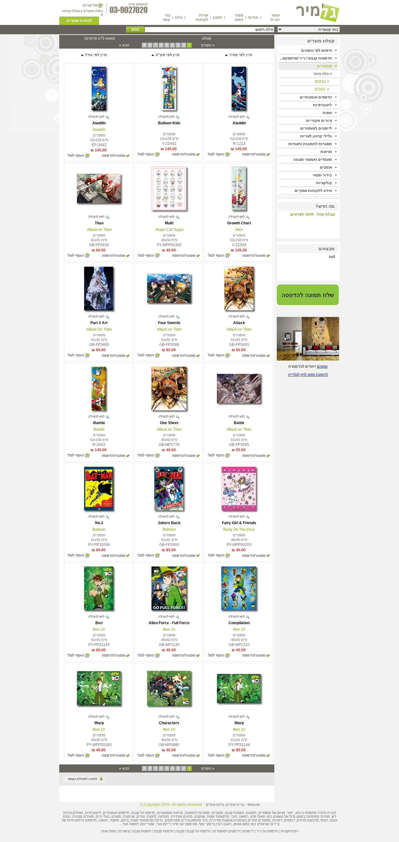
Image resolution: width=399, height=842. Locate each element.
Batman (169, 529)
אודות (253, 17)
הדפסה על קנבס (143, 813)
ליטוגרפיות (322, 105)
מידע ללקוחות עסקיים (313, 191)
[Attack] (238, 309)
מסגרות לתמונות (197, 813)
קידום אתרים (215, 804)
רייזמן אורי (163, 824)
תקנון (217, 17)
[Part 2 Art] (98, 309)
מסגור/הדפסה (254, 154)
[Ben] (98, 609)
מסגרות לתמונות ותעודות (310, 144)
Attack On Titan (99, 329)
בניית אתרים (235, 804)
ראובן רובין (224, 824)
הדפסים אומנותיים (316, 97)
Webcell (253, 804)
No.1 (99, 523)
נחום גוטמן (241, 824)
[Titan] (99, 202)
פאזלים (78, 813)
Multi (169, 223)
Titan (99, 223)
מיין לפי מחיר (240, 55)
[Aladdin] (238, 109)
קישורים (124, 831)
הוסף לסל (216, 154)
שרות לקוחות (202, 17)
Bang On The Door (239, 529)
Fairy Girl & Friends (239, 523)
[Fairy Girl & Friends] (238, 509)
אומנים (326, 167)
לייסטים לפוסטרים (316, 128)
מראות (326, 152)
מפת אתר (108, 831)
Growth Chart (239, 223)
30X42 (320, 81)
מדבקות (313, 820)
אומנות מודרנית (221, 820)
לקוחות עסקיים (79, 20)
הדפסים (91, 820)
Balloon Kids (169, 123)
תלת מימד (321, 74)
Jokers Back (169, 523)
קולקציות (324, 183)
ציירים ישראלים (268, 824)
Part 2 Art (99, 323)
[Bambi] (98, 409)
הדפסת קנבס (164, 831)
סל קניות (90, 5)
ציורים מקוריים (319, 120)
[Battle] (239, 402)
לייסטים (248, 831)
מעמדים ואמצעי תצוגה (312, 159)
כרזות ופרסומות (151, 820)
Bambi (99, 423)
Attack (239, 323)
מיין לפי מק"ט (167, 55)
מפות (327, 113)
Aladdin (239, 123)
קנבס (180, 831)
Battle (239, 423)
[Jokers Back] (168, 509)
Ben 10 (239, 629)
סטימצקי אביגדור (184, 824)
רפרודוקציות (289, 831)
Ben (99, 623)
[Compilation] (238, 609)
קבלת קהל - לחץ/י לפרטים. (312, 214)
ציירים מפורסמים (177, 820)
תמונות (251, 813)
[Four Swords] (169, 301)
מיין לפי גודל (95, 55)
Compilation (239, 623)
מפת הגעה (238, 17)
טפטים (322, 366)
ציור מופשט (199, 820)
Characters (169, 723)
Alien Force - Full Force (169, 623)
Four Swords (169, 323)
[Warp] (239, 702)
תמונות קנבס (141, 831)
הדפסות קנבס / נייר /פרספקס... (306, 58)
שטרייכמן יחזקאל (141, 824)
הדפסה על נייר (267, 831)
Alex (239, 229)
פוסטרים (324, 66)
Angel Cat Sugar (169, 229)
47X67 (320, 89)
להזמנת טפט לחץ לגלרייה (308, 374)
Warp (239, 723)
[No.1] (98, 509)
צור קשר (166, 17)
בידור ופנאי (322, 175)
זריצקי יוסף (207, 824)
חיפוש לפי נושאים (316, 50)
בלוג (179, 17)
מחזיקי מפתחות (318, 816)
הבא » (124, 45)
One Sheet (169, 423)
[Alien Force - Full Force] (168, 609)
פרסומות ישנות (218, 816)
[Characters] (169, 704)
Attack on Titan (99, 229)
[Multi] (168, 209)
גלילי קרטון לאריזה (316, 136)
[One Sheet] (168, 409)
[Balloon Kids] (168, 109)
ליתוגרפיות (75, 820)
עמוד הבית (275, 17)
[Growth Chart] (239, 209)
